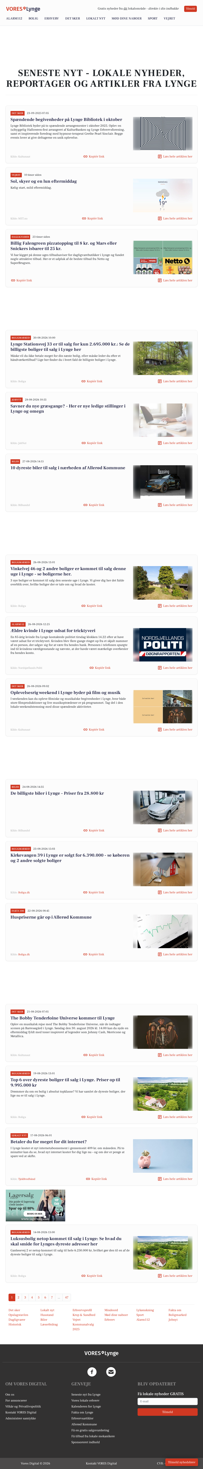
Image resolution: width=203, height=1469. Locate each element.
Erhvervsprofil (82, 1310)
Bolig (33, 18)
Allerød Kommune (84, 1424)
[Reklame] (35, 1205)
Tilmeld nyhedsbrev (181, 1462)
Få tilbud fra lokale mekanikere (93, 1436)
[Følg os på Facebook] (92, 1372)
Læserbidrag (49, 1324)
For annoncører (16, 1400)
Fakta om (175, 1310)
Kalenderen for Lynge (86, 1406)
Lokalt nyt (95, 18)
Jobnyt (173, 1320)
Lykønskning (145, 1310)
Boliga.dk (24, 892)
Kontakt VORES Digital (20, 1412)
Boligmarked (178, 1315)
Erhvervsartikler (82, 1418)
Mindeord (111, 1310)
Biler (43, 1320)
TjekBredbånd (26, 1179)
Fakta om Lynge (82, 1412)
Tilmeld (190, 9)
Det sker (72, 18)
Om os (9, 1395)
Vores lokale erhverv (85, 1400)
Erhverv (51, 18)
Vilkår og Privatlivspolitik (23, 1406)
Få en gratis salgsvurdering (90, 1430)
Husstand (47, 1315)
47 (66, 1297)
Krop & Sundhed (84, 1315)
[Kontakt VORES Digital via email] (111, 1372)
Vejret (169, 18)
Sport (152, 18)
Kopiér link (96, 156)
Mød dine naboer (127, 18)
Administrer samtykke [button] (20, 1418)
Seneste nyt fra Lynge (86, 1395)
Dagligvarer (17, 1320)
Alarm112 (14, 18)
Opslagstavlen (18, 1315)
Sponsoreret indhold (85, 1442)
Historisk (15, 1324)
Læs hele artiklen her (177, 156)
